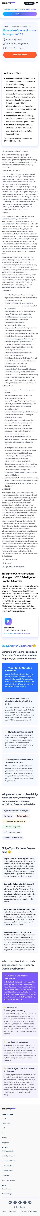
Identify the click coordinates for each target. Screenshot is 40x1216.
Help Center (6, 1189)
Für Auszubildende (8, 1161)
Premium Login (7, 1194)
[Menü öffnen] (37, 3)
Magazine (5, 1143)
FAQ (3, 1128)
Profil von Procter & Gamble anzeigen (17, 633)
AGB (3, 1133)
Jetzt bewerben (19, 14)
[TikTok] (20, 1202)
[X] (25, 1202)
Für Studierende (8, 1151)
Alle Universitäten (8, 1180)
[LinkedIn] (29, 1202)
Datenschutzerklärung (29, 1211)
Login (4, 1118)
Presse (4, 1138)
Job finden (29, 3)
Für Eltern (5, 1176)
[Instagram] (15, 1202)
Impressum (6, 1123)
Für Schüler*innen (8, 1156)
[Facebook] (10, 1202)
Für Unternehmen (8, 1166)
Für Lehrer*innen (8, 1171)
